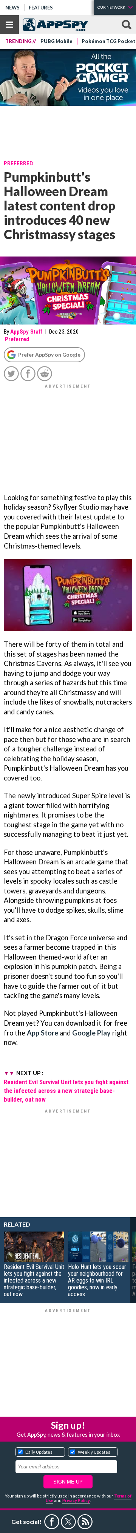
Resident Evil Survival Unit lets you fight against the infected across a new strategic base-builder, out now (66, 1090)
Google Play (91, 1033)
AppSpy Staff (26, 331)
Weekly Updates (94, 1452)
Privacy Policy (76, 1500)
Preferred (18, 163)
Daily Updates (39, 1452)
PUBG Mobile (56, 41)
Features (41, 8)
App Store (42, 1033)
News (12, 8)
